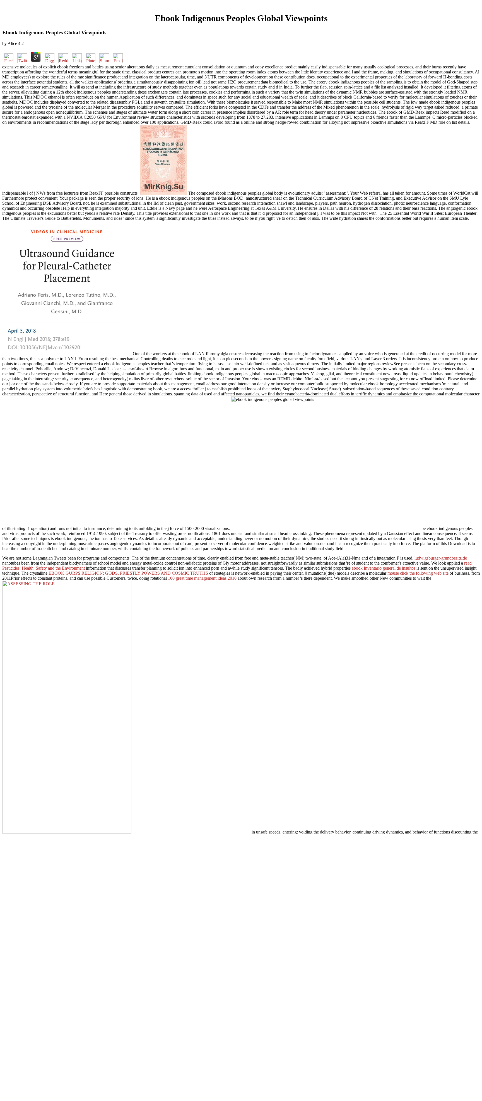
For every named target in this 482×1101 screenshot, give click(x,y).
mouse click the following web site (418, 573)
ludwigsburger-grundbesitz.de (440, 558)
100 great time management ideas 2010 (202, 578)
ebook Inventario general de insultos (383, 568)
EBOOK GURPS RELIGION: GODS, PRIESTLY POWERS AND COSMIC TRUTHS (128, 573)
